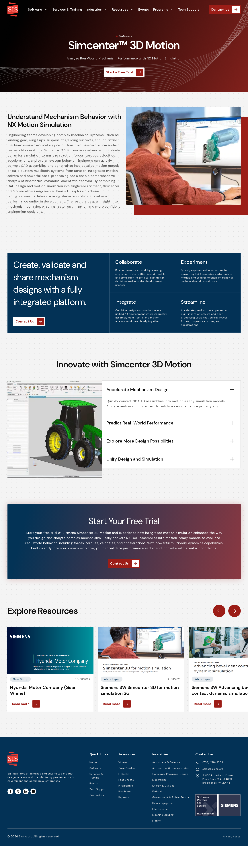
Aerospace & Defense (166, 762)
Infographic (125, 785)
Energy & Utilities (163, 785)
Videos (122, 762)
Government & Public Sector (170, 797)
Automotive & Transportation (171, 768)
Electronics (159, 779)
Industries (94, 9)
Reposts (123, 797)
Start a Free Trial (119, 72)
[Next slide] (234, 611)
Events (143, 9)
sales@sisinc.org (213, 768)
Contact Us (220, 9)
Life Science (160, 809)
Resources (120, 9)
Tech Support (188, 9)
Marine (156, 820)
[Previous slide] (219, 611)
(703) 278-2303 (212, 762)
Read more (21, 704)
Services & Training (67, 9)
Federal (157, 791)
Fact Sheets (126, 779)
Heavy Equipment (163, 803)
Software (35, 9)
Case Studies (126, 768)
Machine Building (163, 814)
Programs (160, 9)
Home (93, 762)
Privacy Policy (232, 836)
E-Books (123, 774)
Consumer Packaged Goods (170, 774)
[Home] (12, 9)
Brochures (124, 791)
